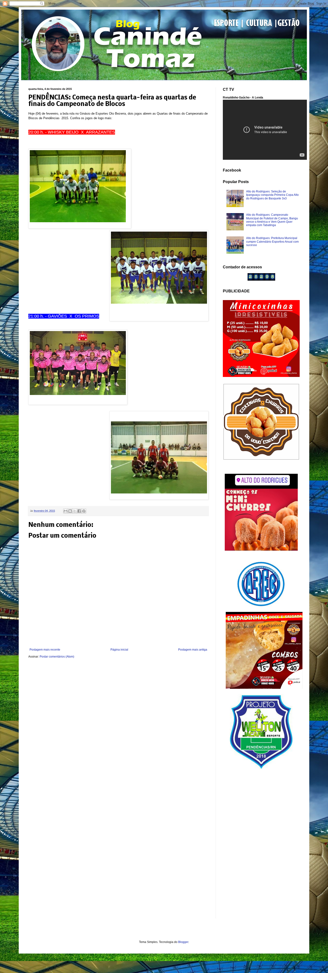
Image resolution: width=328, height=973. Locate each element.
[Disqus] (118, 726)
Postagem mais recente (45, 649)
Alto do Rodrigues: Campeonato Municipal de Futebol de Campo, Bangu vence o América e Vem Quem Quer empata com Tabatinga (272, 220)
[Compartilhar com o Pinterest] (83, 511)
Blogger (183, 942)
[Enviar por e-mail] (65, 511)
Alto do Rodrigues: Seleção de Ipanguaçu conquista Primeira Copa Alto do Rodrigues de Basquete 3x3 (272, 195)
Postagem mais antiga (192, 649)
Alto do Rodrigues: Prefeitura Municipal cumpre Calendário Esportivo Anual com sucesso (272, 241)
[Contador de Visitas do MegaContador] (261, 279)
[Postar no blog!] (70, 511)
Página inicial (119, 649)
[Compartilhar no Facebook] (79, 511)
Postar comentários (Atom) (57, 656)
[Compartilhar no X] (74, 511)
